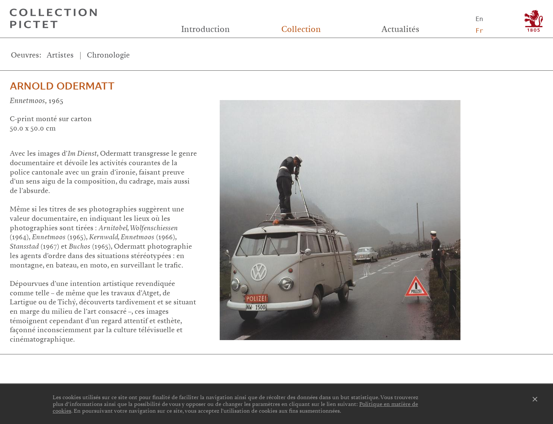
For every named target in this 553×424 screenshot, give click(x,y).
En (479, 19)
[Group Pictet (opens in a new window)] (533, 21)
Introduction (205, 29)
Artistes (60, 55)
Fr (479, 30)
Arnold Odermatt (62, 86)
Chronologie (108, 55)
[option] (382, 215)
